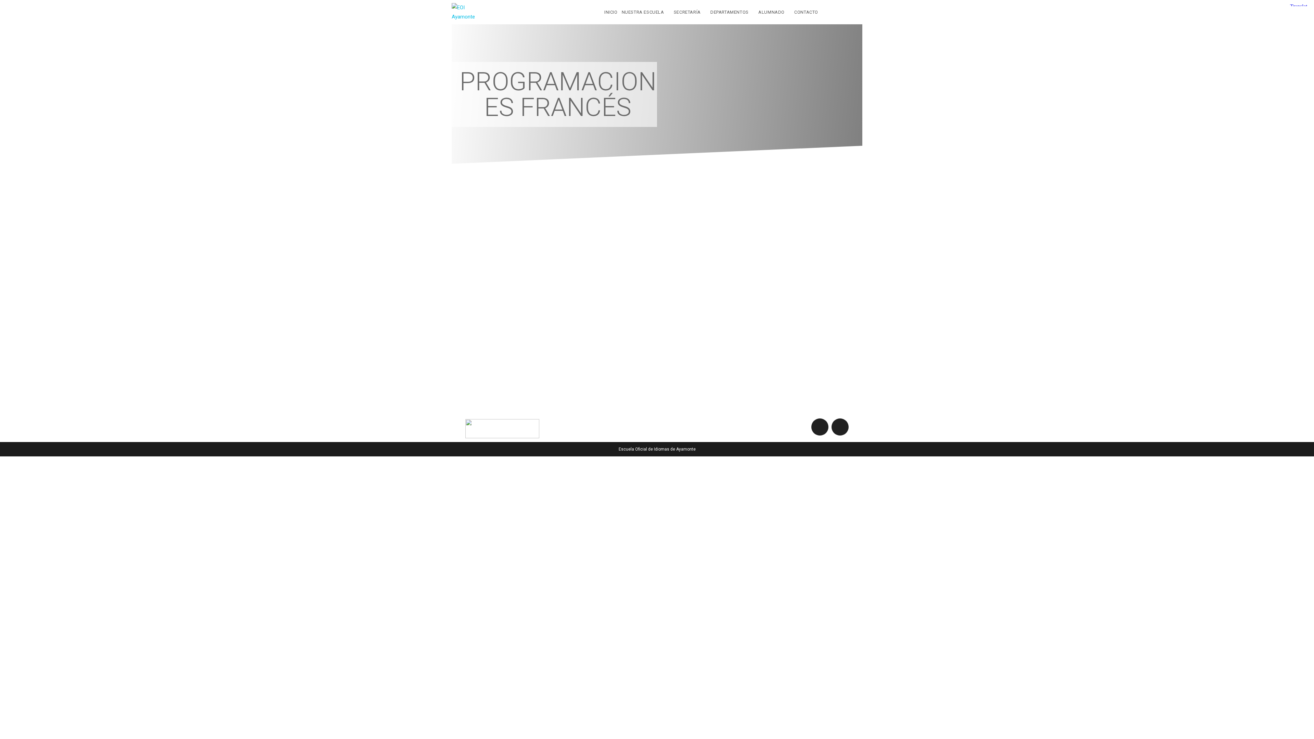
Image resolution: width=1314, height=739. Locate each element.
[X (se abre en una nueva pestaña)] (830, 11)
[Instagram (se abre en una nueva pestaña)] (858, 11)
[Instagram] (840, 427)
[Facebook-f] (819, 427)
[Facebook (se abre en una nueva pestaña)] (844, 11)
